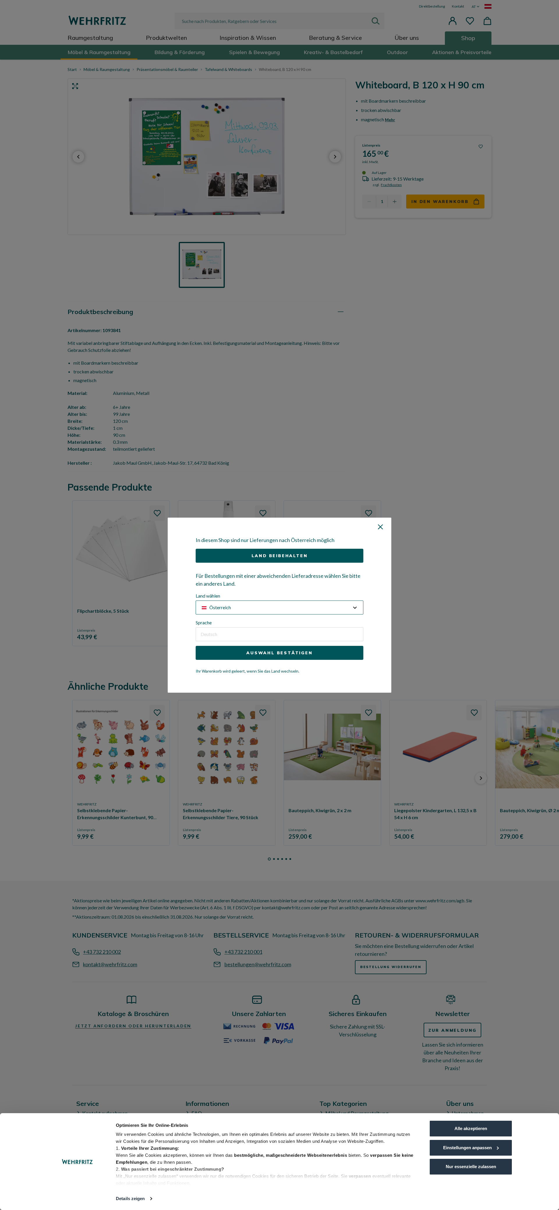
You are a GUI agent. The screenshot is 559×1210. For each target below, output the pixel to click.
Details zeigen (130, 1198)
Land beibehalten (280, 555)
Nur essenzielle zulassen (471, 1166)
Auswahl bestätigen (279, 652)
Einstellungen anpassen (467, 1147)
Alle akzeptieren (470, 1128)
